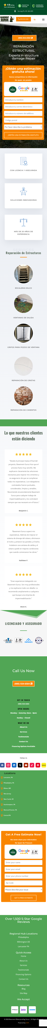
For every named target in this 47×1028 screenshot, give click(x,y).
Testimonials (23, 970)
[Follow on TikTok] (32, 765)
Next (43, 640)
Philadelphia (23, 937)
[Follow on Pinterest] (38, 765)
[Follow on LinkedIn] (14, 765)
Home (23, 956)
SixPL (27, 1023)
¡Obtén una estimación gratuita (23, 135)
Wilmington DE (23, 942)
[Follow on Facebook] (2, 765)
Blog (23, 988)
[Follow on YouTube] (26, 765)
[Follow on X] (20, 765)
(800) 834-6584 (24, 19)
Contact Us (23, 979)
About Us (23, 960)
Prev (4, 640)
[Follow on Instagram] (8, 765)
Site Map (23, 993)
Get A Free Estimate (23, 898)
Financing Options (23, 974)
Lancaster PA (23, 946)
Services (23, 965)
